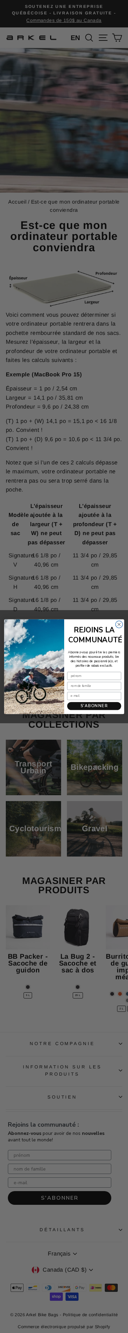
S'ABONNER (94, 705)
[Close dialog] (119, 624)
